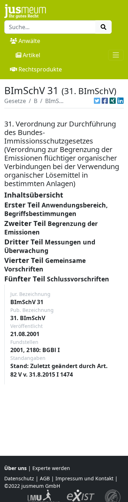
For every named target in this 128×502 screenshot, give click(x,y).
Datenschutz (19, 478)
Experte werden (51, 468)
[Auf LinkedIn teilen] (120, 101)
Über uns (15, 468)
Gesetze (15, 101)
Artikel (31, 55)
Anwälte (29, 41)
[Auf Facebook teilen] (105, 101)
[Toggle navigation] (116, 55)
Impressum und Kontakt (84, 478)
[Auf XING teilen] (113, 101)
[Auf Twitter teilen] (97, 101)
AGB (45, 478)
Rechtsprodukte (40, 69)
